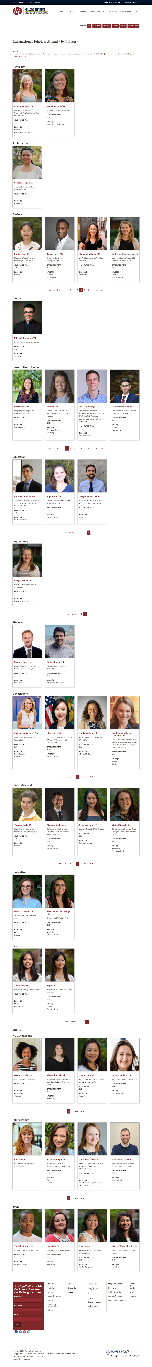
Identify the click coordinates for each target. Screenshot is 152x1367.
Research (82, 11)
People (71, 11)
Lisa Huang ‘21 (86, 1246)
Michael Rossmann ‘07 (25, 338)
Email (16, 1315)
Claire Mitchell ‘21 (121, 825)
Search (136, 12)
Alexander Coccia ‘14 (122, 1159)
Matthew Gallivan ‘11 (57, 825)
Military (120, 54)
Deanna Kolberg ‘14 (121, 1075)
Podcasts (133, 1296)
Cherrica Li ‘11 (54, 733)
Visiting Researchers (115, 1292)
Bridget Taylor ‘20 (22, 580)
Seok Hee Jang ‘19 (88, 825)
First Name (19, 1296)
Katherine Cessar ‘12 (89, 1159)
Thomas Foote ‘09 (22, 825)
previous (57, 290)
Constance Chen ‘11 (23, 182)
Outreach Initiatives (54, 1296)
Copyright (16, 1351)
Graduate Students (94, 1302)
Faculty (90, 1298)
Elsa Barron (19, 1159)
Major (116, 26)
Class (123, 26)
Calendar (113, 11)
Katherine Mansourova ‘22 (125, 254)
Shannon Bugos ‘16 (56, 1159)
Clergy (40, 54)
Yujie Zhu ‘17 (53, 985)
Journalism (108, 54)
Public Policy (17, 56)
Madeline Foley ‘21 (56, 106)
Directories (72, 1288)
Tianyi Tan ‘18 (21, 985)
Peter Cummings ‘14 (89, 406)
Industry (107, 26)
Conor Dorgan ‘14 (55, 662)
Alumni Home (133, 26)
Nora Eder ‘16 (53, 1246)
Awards (50, 1300)
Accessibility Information (21, 1359)
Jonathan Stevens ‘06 (24, 496)
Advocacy (16, 54)
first (49, 290)
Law (115, 54)
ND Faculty (112, 1288)
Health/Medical (98, 54)
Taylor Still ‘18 (54, 496)
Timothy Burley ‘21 (23, 1246)
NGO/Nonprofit (129, 54)
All (89, 26)
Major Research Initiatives (93, 1289)
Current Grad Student (50, 54)
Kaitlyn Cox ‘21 (54, 406)
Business (33, 54)
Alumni (70, 1292)
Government (88, 54)
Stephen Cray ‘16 (22, 662)
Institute (51, 1288)
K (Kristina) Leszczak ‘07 (26, 733)
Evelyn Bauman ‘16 (23, 106)
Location (97, 26)
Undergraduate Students (93, 1307)
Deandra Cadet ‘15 (23, 1075)
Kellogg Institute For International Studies (27, 1354)
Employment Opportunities (52, 1305)
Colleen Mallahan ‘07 (89, 254)
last (102, 290)
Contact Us (40, 1356)
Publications (92, 1294)
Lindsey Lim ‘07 (21, 254)
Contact (50, 1292)
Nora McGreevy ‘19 (23, 911)
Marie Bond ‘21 (21, 406)
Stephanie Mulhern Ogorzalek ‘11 (121, 734)
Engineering (72, 54)
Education (63, 54)
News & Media (125, 11)
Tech (24, 56)
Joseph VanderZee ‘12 (89, 496)
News (132, 1292)
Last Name (18, 1305)
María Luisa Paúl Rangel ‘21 (58, 912)
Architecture (24, 54)
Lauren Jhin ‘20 (86, 1075)
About (60, 11)
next (96, 290)
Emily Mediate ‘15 (88, 733)
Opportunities (97, 11)
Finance (80, 54)
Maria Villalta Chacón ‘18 (124, 1246)
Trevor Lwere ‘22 (55, 254)
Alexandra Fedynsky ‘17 (58, 1075)
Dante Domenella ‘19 (122, 406)
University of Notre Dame (33, 1351)
